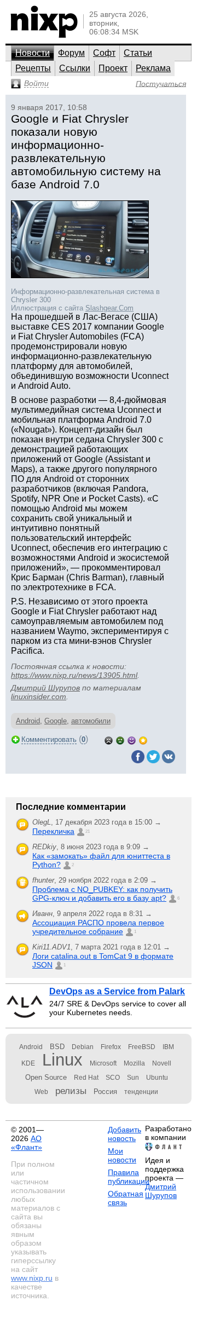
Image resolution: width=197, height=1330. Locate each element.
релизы (70, 1090)
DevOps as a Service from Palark (117, 991)
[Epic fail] (109, 739)
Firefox (111, 1047)
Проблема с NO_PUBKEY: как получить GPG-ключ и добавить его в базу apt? (102, 893)
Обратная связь (125, 1198)
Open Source (46, 1077)
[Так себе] (120, 739)
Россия (105, 1091)
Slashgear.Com (109, 308)
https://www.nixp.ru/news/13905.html (74, 675)
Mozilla (134, 1063)
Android (28, 721)
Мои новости (122, 1155)
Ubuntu (157, 1077)
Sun (133, 1077)
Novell (161, 1063)
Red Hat (86, 1077)
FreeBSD (141, 1047)
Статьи (138, 52)
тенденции (141, 1092)
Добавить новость (124, 1134)
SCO (113, 1077)
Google (55, 721)
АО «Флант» (26, 1142)
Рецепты (33, 68)
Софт (104, 52)
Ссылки (74, 68)
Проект (113, 68)
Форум (71, 52)
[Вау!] (143, 739)
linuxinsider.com (38, 696)
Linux (62, 1059)
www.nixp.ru (32, 1278)
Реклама (153, 68)
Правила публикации (128, 1176)
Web (41, 1092)
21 (87, 831)
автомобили (91, 721)
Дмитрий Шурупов (45, 687)
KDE (28, 1063)
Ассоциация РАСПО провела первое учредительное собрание (98, 927)
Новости (32, 52)
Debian (83, 1047)
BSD (57, 1047)
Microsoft (103, 1063)
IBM (168, 1047)
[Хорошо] (132, 739)
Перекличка (53, 831)
